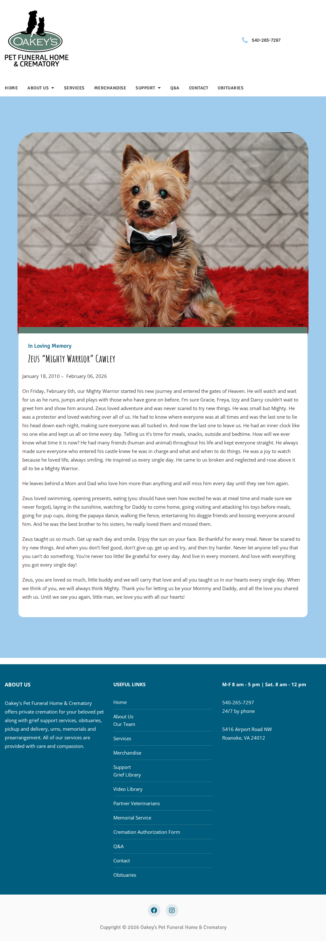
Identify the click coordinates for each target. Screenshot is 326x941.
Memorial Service (132, 817)
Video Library (128, 789)
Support (145, 88)
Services (74, 88)
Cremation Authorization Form (146, 832)
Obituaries (231, 88)
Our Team (124, 724)
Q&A (175, 88)
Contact (199, 88)
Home (11, 88)
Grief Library (127, 774)
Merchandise (110, 88)
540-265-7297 (266, 40)
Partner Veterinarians (136, 803)
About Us (38, 88)
